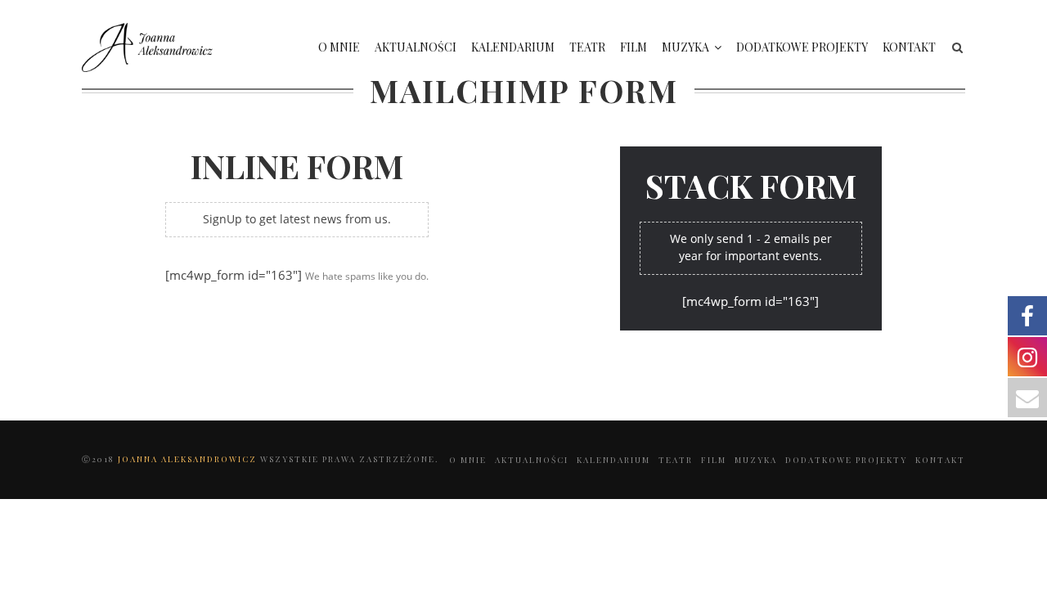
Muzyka (685, 47)
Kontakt (909, 47)
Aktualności (415, 47)
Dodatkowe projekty (802, 47)
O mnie (339, 47)
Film (633, 47)
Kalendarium (513, 47)
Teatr (587, 47)
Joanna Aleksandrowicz (189, 459)
